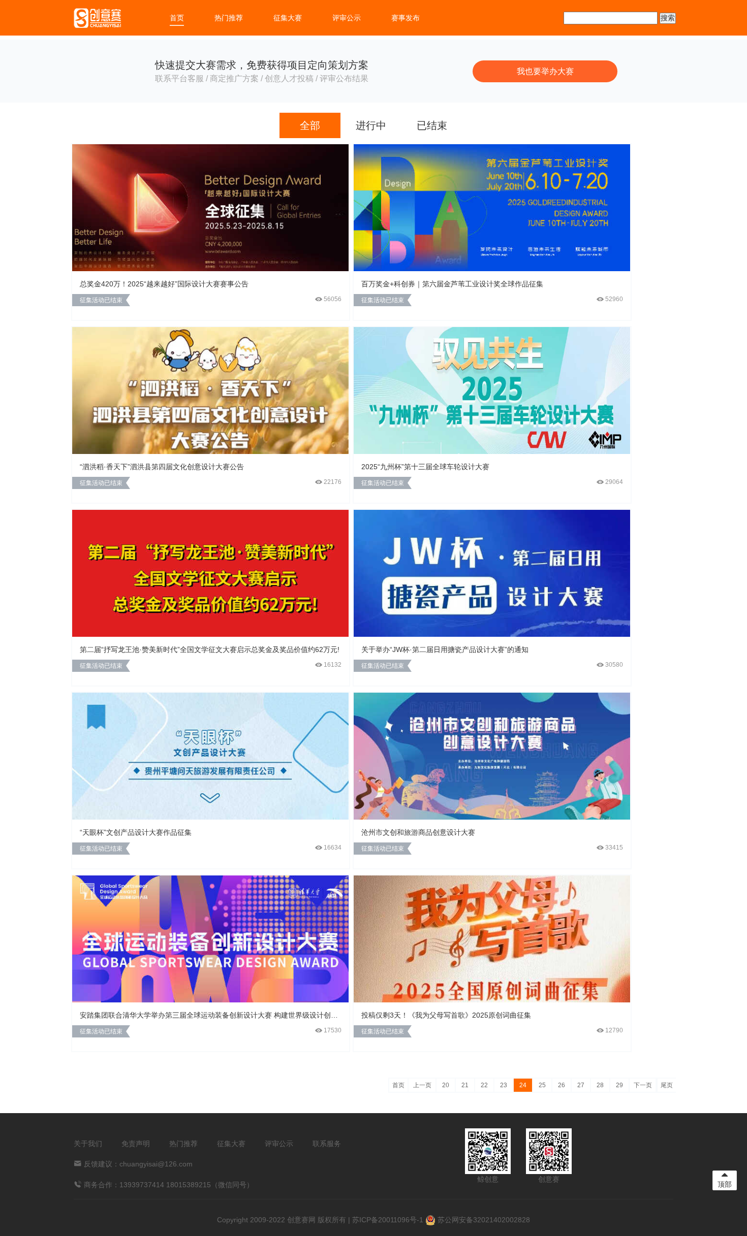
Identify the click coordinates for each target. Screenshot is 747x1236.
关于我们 (88, 1144)
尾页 (667, 1085)
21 (465, 1085)
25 (542, 1085)
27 (580, 1085)
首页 (177, 18)
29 (619, 1085)
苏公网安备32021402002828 (482, 1220)
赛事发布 (405, 18)
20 (445, 1085)
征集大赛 (287, 18)
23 (503, 1085)
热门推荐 (228, 18)
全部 (310, 125)
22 (484, 1085)
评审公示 (346, 18)
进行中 (371, 125)
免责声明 (135, 1144)
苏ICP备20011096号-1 (387, 1220)
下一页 (643, 1085)
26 (561, 1085)
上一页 (422, 1085)
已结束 (432, 125)
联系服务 (327, 1144)
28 (600, 1085)
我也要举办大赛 (545, 71)
